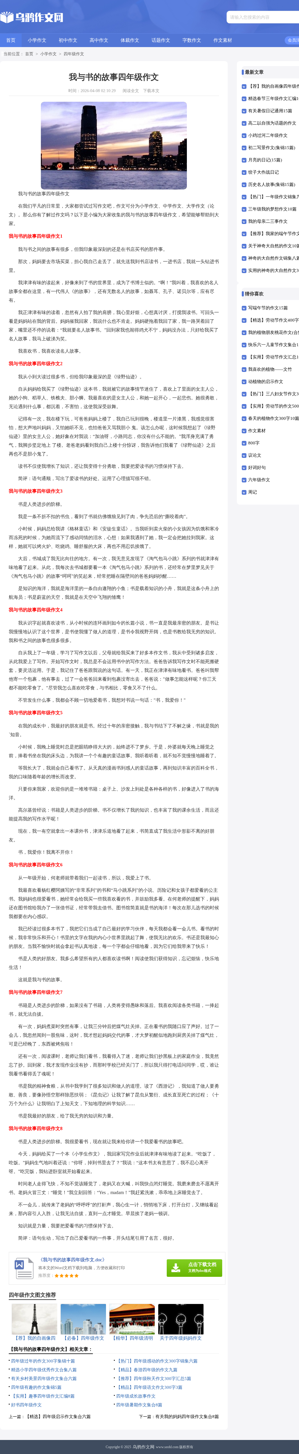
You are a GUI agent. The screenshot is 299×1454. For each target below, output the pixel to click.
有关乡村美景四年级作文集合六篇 (44, 1378)
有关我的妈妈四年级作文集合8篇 (187, 1416)
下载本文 (151, 91)
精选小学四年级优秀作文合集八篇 (44, 1369)
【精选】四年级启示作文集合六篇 (58, 1416)
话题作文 (161, 40)
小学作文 (37, 40)
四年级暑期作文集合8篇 (139, 1405)
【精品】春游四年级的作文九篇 (147, 1369)
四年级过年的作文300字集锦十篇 (43, 1361)
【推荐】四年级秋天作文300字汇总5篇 (153, 1378)
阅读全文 (131, 91)
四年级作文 (74, 54)
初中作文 (68, 40)
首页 (10, 40)
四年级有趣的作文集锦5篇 (36, 1387)
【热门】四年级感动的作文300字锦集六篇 (157, 1361)
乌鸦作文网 (143, 1447)
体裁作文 (130, 40)
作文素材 (222, 40)
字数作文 (191, 40)
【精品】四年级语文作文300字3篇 (149, 1387)
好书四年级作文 (26, 1405)
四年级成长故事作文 (136, 1396)
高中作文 (99, 40)
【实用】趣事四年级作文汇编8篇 (43, 1396)
